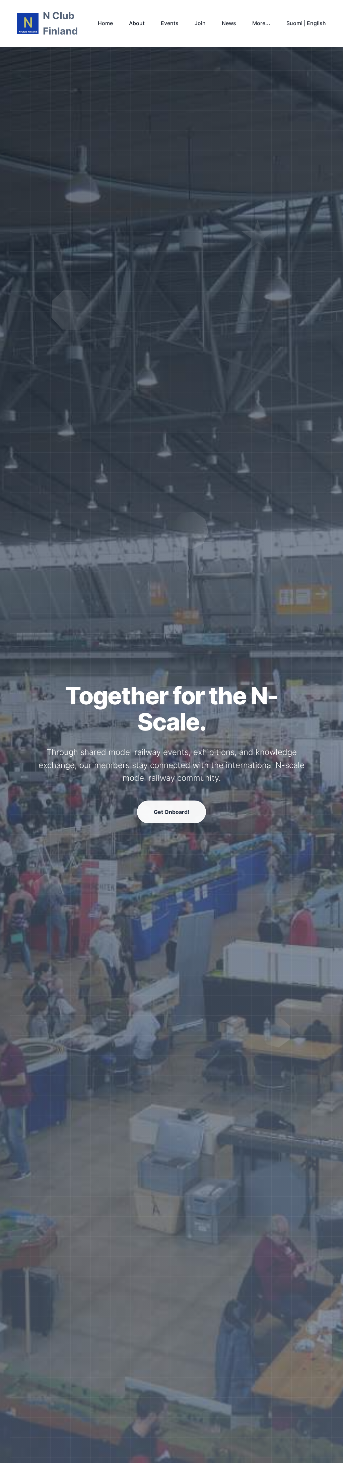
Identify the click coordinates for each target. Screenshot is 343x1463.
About (137, 23)
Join (200, 23)
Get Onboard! (171, 812)
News (229, 23)
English (316, 23)
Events (170, 23)
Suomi (294, 23)
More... (261, 23)
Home (105, 23)
